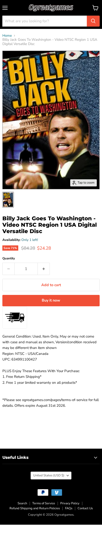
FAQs (68, 508)
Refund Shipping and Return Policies (34, 508)
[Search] (93, 21)
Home (7, 36)
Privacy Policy (69, 503)
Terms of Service (43, 503)
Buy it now (51, 300)
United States (48, 475)
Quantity (8, 258)
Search (22, 503)
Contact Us (85, 508)
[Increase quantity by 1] (44, 269)
